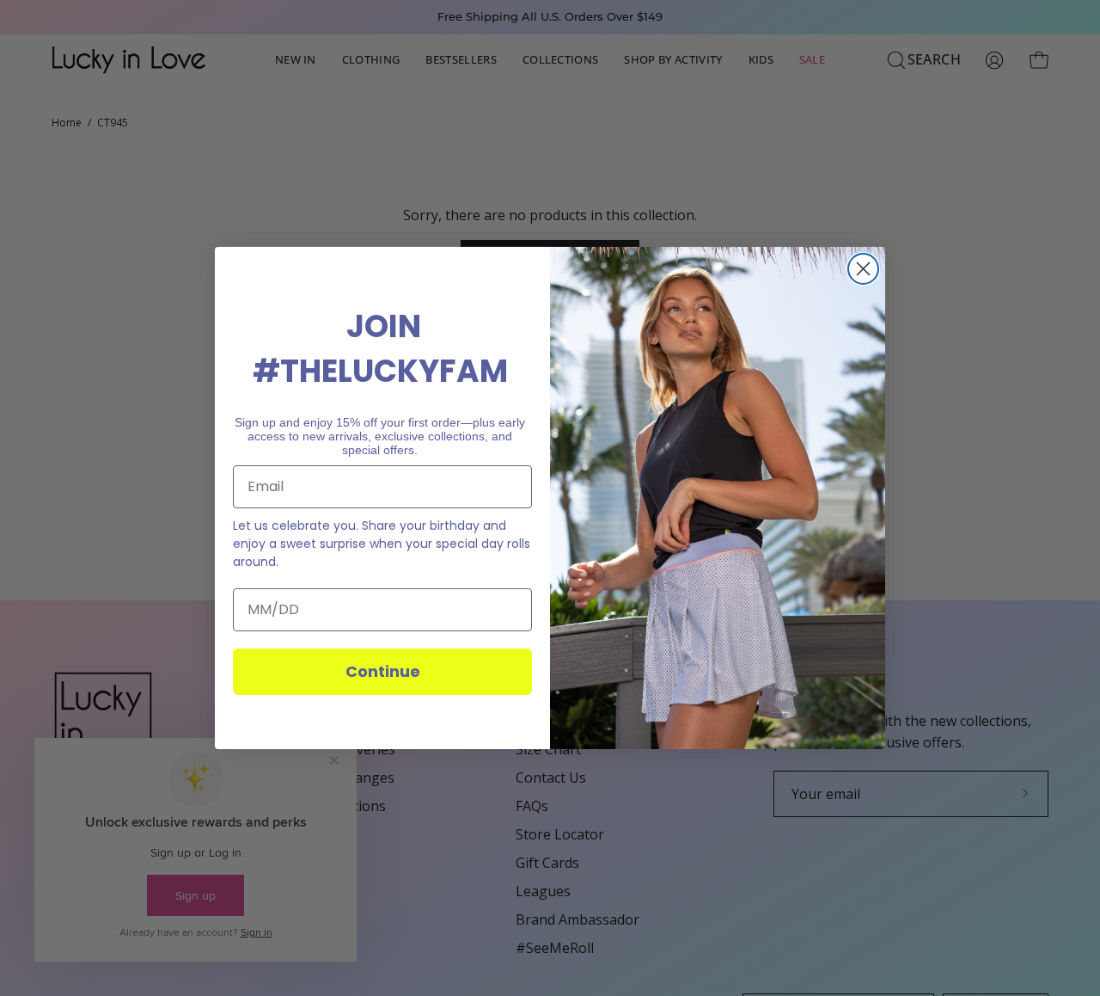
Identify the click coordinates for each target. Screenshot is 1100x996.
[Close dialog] (863, 269)
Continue (382, 671)
